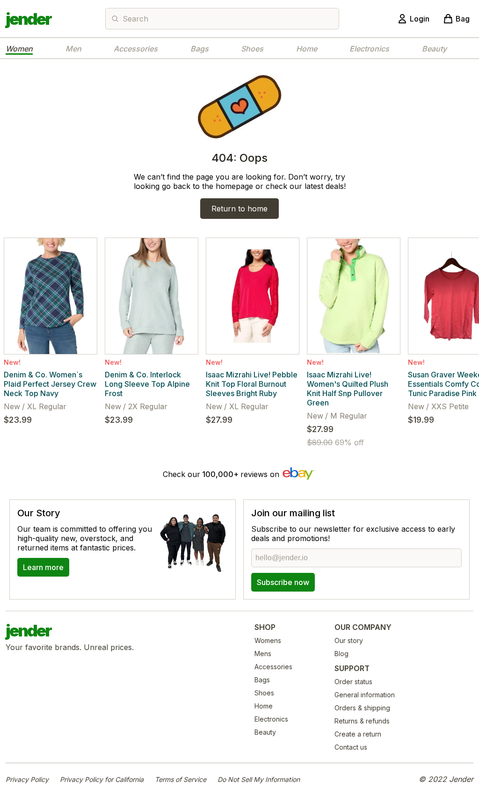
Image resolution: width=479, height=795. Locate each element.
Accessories (136, 48)
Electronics (369, 48)
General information (364, 695)
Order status (353, 682)
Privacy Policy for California (102, 779)
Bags (199, 48)
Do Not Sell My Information (259, 779)
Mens (262, 654)
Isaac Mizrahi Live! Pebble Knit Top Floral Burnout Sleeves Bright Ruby (252, 384)
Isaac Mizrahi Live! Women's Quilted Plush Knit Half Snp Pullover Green (347, 388)
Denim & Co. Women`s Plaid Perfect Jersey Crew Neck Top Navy (50, 384)
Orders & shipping (362, 708)
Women (19, 48)
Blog (341, 654)
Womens (267, 640)
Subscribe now (283, 582)
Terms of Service (180, 779)
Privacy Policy (27, 779)
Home (306, 48)
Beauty (434, 48)
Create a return (357, 734)
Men (73, 48)
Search (135, 18)
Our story (348, 640)
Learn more (43, 567)
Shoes (252, 48)
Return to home (239, 208)
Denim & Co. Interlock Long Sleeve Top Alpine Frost (147, 384)
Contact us (350, 747)
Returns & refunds (362, 721)
